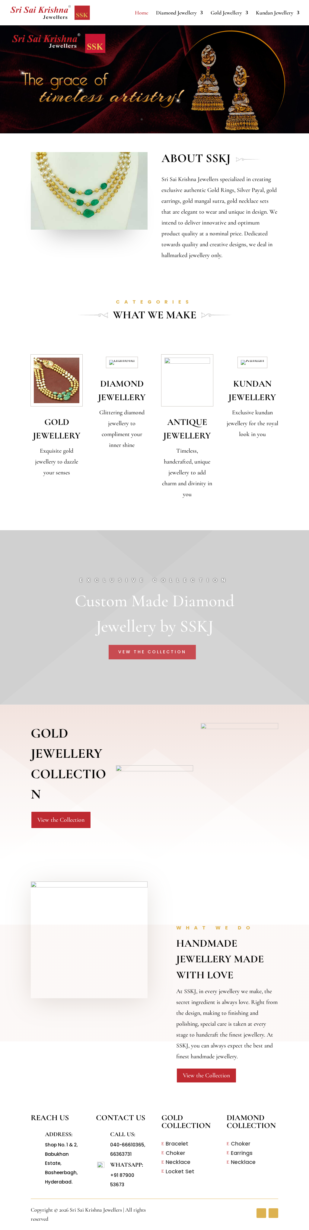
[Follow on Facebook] (261, 1213)
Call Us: (122, 1134)
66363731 (121, 1154)
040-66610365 (127, 1145)
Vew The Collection (152, 652)
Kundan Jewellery (274, 13)
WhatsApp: (126, 1164)
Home (141, 13)
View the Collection (60, 820)
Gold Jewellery (226, 13)
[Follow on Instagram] (273, 1213)
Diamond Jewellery (176, 13)
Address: (58, 1134)
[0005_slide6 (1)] (154, 131)
